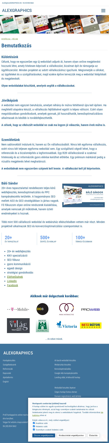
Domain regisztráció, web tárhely (67, 396)
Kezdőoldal (6, 39)
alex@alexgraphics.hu (12, 3)
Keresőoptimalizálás (62, 369)
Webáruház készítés (62, 364)
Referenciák (8, 369)
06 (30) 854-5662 (9, 426)
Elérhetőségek (15, 276)
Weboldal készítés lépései (65, 387)
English (6, 381)
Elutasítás (93, 435)
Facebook (12, 285)
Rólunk (15, 39)
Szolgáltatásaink (9, 364)
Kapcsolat (7, 373)
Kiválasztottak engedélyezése (71, 435)
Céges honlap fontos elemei (65, 392)
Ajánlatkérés (8, 377)
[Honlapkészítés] (17, 11)
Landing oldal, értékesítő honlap (67, 377)
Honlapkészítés (9, 360)
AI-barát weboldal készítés (65, 360)
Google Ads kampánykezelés (66, 373)
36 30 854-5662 (28, 3)
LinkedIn (12, 281)
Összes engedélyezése (43, 435)
